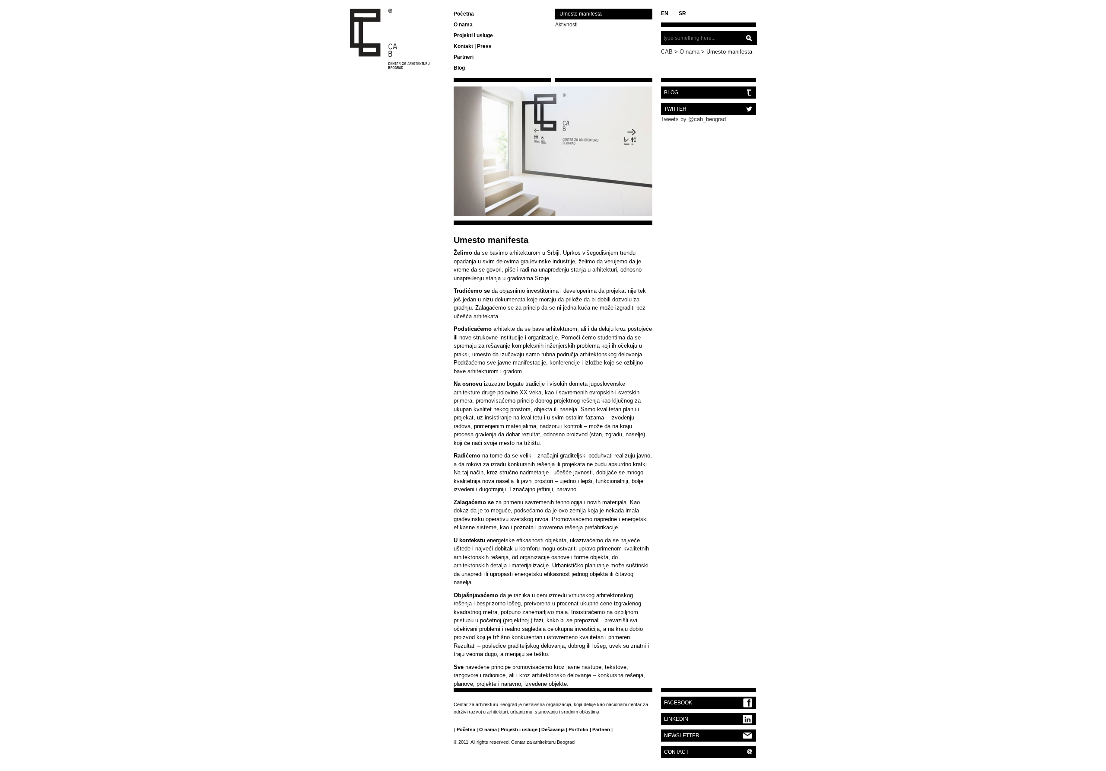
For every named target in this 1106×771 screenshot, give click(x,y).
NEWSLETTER (681, 736)
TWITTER (675, 109)
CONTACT (676, 752)
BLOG (671, 93)
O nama (463, 25)
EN (664, 13)
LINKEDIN (676, 719)
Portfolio (578, 729)
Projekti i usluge (473, 35)
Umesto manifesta (580, 14)
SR (682, 13)
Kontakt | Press (473, 46)
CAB (667, 51)
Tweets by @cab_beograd (693, 119)
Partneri (464, 57)
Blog (459, 68)
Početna (464, 14)
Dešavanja (553, 729)
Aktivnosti (566, 25)
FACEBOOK (678, 703)
